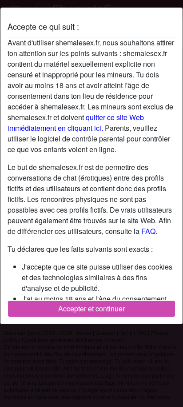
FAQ (148, 231)
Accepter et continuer (91, 308)
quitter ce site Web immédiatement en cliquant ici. (76, 122)
